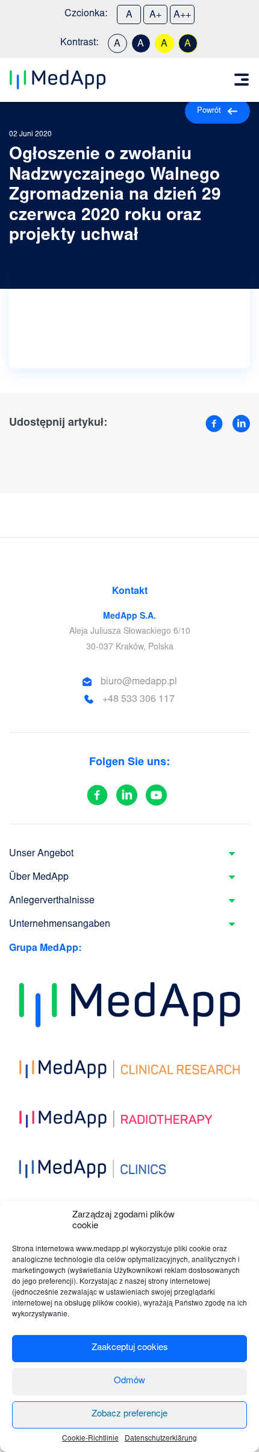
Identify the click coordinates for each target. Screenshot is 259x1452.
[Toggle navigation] (241, 79)
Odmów (129, 1381)
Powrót (209, 111)
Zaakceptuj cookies (130, 1348)
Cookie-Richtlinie (90, 1438)
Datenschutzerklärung (161, 1438)
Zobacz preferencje (129, 1414)
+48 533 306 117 (138, 699)
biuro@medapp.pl (139, 682)
